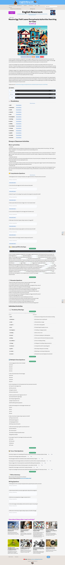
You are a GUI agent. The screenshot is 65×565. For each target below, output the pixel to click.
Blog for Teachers (11, 556)
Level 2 (37, 56)
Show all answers (32, 103)
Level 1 (33, 56)
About (39, 5)
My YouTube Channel (49, 8)
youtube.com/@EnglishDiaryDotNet (36, 559)
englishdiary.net (26, 1)
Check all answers (32, 248)
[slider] (54, 90)
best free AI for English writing (25, 478)
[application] (35, 91)
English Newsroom (19, 5)
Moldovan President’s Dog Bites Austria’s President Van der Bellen (38, 548)
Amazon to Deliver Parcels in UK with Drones (13, 530)
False (52, 454)
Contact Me (10, 7)
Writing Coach (32, 8)
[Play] (16, 90)
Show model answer (12, 182)
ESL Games (25, 5)
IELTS (35, 5)
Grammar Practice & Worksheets (15, 8)
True (48, 454)
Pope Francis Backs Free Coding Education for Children (25, 530)
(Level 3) (32, 23)
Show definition (18, 105)
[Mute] (51, 90)
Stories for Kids (31, 5)
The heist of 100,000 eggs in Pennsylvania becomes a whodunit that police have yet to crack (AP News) (31, 84)
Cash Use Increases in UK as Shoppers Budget (38, 530)
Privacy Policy (16, 556)
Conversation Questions (12, 5)
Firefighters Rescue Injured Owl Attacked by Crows (25, 548)
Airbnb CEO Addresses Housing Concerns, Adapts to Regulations (51, 530)
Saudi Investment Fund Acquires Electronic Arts (50, 548)
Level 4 (42, 56)
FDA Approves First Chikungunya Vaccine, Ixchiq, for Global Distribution (13, 548)
